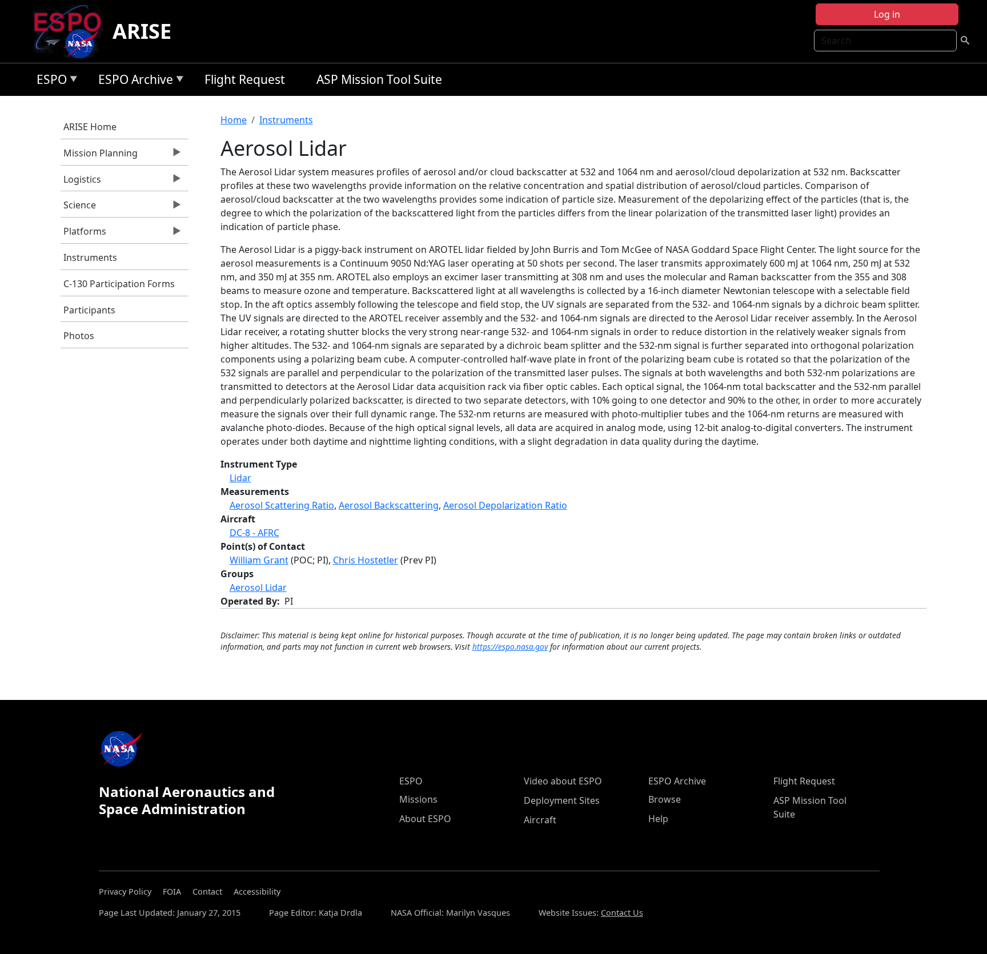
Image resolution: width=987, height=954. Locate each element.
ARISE (142, 31)
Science (78, 208)
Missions (418, 799)
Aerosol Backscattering (389, 505)
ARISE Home (90, 126)
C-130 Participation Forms (119, 283)
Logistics (81, 182)
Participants (89, 310)
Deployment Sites (562, 800)
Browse (664, 799)
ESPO (49, 81)
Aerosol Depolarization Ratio (505, 505)
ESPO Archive (133, 81)
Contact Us (622, 912)
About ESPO (425, 818)
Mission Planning (99, 156)
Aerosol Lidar (258, 587)
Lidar (240, 478)
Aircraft (540, 820)
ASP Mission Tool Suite (379, 79)
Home (233, 120)
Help (658, 818)
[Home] (72, 31)
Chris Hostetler (365, 560)
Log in (887, 14)
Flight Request (244, 79)
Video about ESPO (563, 781)
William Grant (259, 560)
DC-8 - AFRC (254, 532)
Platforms (83, 234)
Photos (78, 335)
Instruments (90, 257)
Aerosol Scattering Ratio (282, 505)
